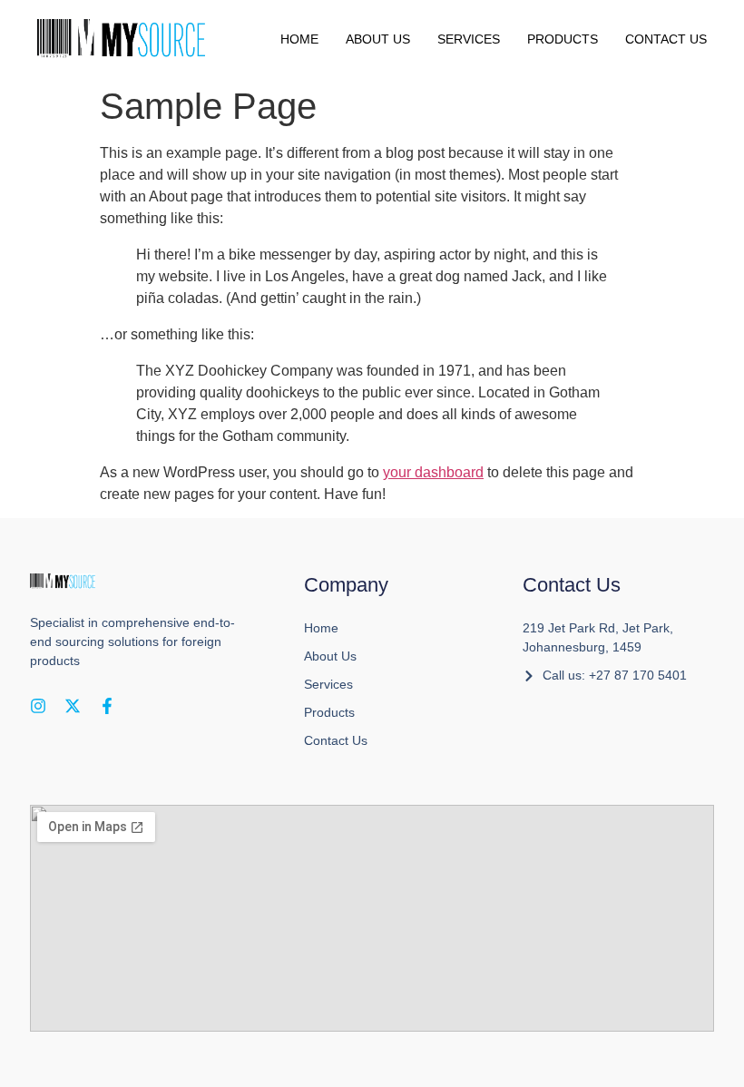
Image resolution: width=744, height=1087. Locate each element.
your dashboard (433, 472)
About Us (378, 39)
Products (562, 39)
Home (299, 39)
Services (468, 39)
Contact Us (666, 39)
